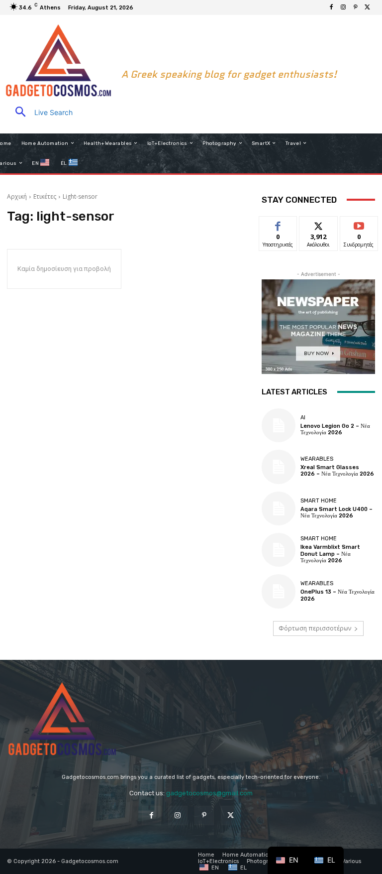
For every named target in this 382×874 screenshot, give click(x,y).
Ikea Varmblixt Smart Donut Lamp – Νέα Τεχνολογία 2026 (330, 553)
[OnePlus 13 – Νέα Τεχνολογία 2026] (278, 591)
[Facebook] (331, 7)
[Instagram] (343, 7)
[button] (40, 112)
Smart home (318, 500)
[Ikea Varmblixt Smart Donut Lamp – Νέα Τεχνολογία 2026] (278, 550)
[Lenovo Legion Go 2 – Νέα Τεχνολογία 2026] (278, 425)
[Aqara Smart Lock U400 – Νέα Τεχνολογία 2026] (278, 508)
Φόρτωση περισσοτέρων (315, 628)
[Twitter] (367, 7)
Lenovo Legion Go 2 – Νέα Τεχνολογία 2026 (335, 429)
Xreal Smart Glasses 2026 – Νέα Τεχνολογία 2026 (337, 470)
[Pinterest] (355, 7)
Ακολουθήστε (322, 224)
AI (302, 417)
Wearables (316, 459)
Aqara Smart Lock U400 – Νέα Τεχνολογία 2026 (336, 512)
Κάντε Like (278, 224)
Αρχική (17, 196)
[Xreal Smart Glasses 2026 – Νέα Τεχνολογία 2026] (278, 467)
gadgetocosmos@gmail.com (209, 793)
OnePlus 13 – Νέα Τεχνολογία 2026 (337, 595)
